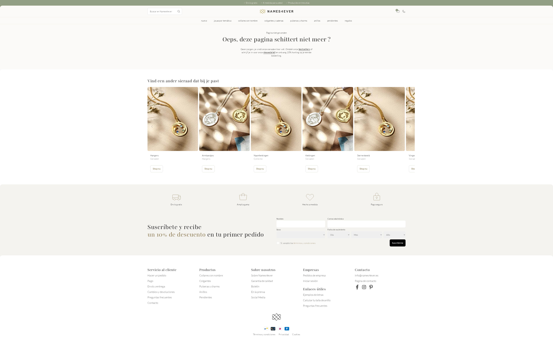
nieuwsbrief (269, 52)
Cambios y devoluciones (161, 291)
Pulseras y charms (209, 286)
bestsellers (304, 49)
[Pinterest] (371, 287)
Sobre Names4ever (262, 275)
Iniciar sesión (310, 280)
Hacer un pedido (156, 275)
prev (152, 126)
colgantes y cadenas (274, 20)
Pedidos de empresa (314, 275)
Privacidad (284, 334)
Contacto (152, 302)
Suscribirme (397, 243)
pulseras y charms (298, 20)
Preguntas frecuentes (159, 297)
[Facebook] (357, 287)
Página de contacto (365, 280)
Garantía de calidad (262, 280)
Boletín (255, 286)
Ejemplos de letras (313, 294)
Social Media (258, 297)
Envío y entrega (156, 286)
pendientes (332, 20)
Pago (150, 280)
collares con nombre (248, 20)
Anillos (203, 291)
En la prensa (258, 291)
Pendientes (205, 297)
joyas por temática (222, 20)
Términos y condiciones (264, 334)
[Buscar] (179, 11)
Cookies (296, 334)
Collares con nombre (211, 275)
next (410, 126)
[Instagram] (364, 287)
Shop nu (156, 168)
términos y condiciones (304, 243)
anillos (317, 20)
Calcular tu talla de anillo (317, 300)
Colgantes (205, 280)
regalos (348, 20)
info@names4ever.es (366, 275)
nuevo (204, 20)
